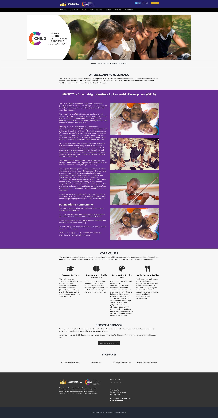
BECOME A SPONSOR (118, 64)
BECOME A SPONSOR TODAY (109, 343)
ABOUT (94, 64)
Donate (155, 3)
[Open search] (158, 9)
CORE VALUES (103, 64)
